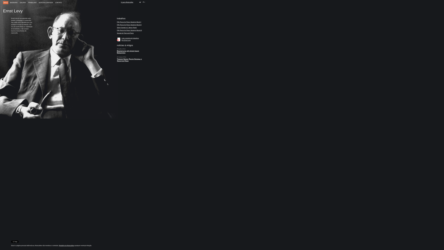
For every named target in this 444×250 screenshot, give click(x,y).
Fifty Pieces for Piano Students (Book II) (129, 25)
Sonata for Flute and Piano (125, 33)
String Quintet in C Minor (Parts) (127, 27)
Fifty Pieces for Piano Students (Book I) (129, 22)
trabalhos (32, 2)
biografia (13, 2)
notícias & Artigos (46, 2)
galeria (23, 2)
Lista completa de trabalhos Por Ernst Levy (130, 39)
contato (58, 2)
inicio (6, 2)
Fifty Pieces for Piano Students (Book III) (129, 30)
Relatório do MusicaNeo (66, 245)
